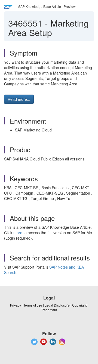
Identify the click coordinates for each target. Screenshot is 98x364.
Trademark (49, 309)
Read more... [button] (19, 99)
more (17, 232)
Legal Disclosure (57, 305)
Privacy (15, 305)
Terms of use (32, 305)
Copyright (79, 305)
